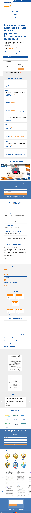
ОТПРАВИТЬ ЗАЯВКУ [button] (7, 6)
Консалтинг (15, 14)
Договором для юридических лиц (19, 73)
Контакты (15, 17)
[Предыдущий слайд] (1, 401)
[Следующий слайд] (29, 401)
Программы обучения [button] (15, 11)
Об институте (15, 9)
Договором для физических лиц (10, 73)
